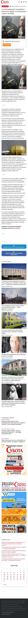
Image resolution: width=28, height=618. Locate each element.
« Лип (4, 584)
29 (20, 579)
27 (14, 579)
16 (23, 575)
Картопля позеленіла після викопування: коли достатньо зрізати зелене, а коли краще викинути (13, 422)
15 (20, 575)
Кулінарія (4, 429)
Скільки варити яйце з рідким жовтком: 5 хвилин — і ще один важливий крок (11, 432)
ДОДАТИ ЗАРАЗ (6, 44)
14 (17, 575)
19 (10, 577)
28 (17, 579)
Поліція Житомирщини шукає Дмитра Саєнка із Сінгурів (14, 355)
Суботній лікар (5, 438)
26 (10, 579)
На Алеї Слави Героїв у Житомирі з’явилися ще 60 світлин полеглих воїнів (12, 331)
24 (4, 579)
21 (17, 577)
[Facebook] (24, 2)
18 (7, 577)
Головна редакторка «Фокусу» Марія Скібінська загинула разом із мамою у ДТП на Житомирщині (13, 403)
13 (14, 575)
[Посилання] (5, 2)
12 (10, 575)
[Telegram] (26, 2)
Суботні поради (5, 419)
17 (4, 577)
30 (23, 579)
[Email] (19, 2)
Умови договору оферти (8, 612)
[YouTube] (21, 2)
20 (14, 577)
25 (7, 579)
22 (20, 577)
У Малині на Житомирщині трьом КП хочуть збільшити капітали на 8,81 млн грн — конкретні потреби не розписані (14, 282)
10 (4, 575)
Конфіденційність (6, 614)
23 (23, 577)
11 (7, 575)
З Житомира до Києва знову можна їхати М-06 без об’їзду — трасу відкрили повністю (13, 307)
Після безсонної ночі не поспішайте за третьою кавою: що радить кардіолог (13, 440)
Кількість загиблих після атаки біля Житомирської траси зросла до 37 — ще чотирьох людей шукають (13, 378)
